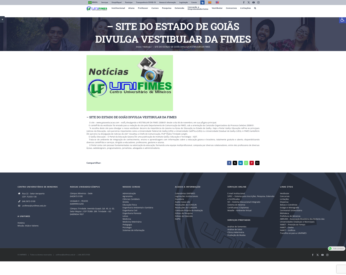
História (21, 223)
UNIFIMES (23, 255)
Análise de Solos (234, 229)
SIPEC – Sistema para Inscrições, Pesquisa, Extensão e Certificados (250, 197)
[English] (217, 2)
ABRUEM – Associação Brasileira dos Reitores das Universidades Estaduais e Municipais (302, 220)
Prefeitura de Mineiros (290, 216)
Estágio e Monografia (289, 207)
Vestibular (284, 193)
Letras (125, 216)
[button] (342, 19)
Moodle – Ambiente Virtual (239, 210)
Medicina (127, 219)
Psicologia (127, 227)
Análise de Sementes (236, 226)
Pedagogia (127, 224)
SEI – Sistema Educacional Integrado (243, 202)
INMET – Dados (287, 227)
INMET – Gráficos (287, 230)
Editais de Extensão (184, 216)
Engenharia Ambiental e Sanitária (138, 207)
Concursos (285, 196)
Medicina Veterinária (132, 221)
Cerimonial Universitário (291, 210)
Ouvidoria (179, 199)
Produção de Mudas (236, 235)
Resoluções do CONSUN (186, 204)
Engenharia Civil (130, 210)
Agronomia (127, 196)
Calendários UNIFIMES (185, 193)
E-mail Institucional (236, 193)
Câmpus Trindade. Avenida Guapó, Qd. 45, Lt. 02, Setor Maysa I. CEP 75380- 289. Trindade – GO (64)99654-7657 (92, 211)
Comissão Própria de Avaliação (189, 210)
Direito (126, 202)
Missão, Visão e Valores (28, 225)
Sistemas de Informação (133, 230)
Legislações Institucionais (186, 196)
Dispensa (284, 202)
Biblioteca (284, 213)
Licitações (284, 199)
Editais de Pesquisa (184, 213)
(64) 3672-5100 (28, 201)
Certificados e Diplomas (238, 207)
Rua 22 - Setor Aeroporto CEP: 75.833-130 (33, 195)
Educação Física (130, 204)
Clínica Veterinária (235, 232)
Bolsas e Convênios (288, 204)
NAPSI (178, 219)
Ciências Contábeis (131, 199)
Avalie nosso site (182, 202)
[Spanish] (210, 2)
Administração (129, 193)
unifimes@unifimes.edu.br (34, 205)
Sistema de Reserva (236, 204)
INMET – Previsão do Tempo (292, 224)
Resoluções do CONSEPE (186, 207)
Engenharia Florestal (132, 213)
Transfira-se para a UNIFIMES (293, 233)
